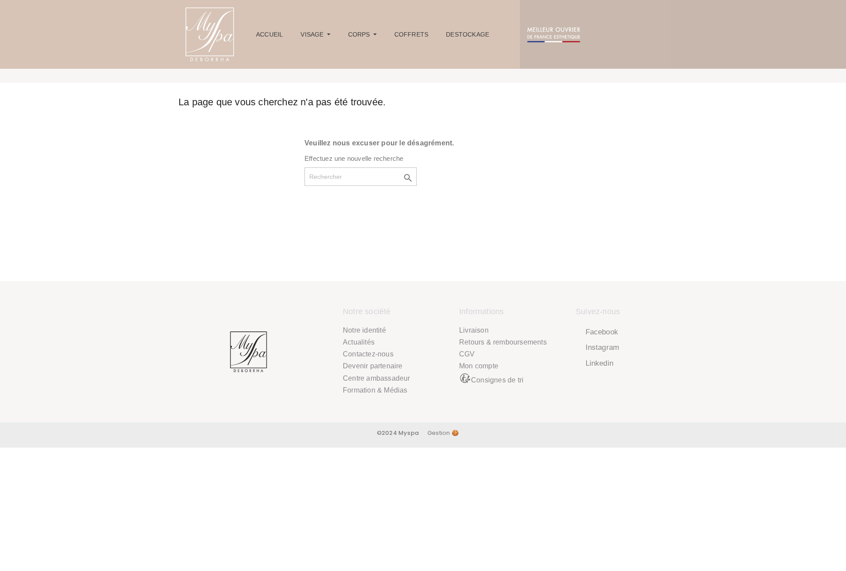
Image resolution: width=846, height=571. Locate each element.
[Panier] (656, 34)
